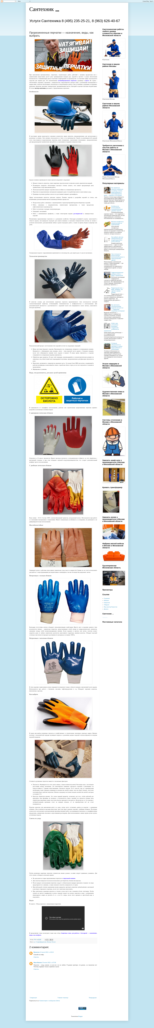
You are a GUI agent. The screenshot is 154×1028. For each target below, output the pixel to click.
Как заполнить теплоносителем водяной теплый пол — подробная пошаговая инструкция (118, 308)
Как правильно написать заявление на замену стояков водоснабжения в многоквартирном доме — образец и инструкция (113, 191)
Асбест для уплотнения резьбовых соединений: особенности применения (111, 327)
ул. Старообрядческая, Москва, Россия (45, 942)
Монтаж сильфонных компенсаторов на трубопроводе (117, 223)
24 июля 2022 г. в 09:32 (47, 952)
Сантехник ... (44, 10)
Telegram (106, 604)
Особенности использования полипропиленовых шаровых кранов (117, 208)
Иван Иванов (38, 962)
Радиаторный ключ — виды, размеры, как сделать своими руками (117, 290)
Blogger (80, 1016)
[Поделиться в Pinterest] (52, 940)
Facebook (107, 598)
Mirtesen (106, 600)
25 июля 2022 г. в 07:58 (49, 962)
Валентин (37, 952)
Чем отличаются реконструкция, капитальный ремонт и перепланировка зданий (118, 257)
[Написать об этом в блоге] (47, 940)
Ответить (36, 957)
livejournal (107, 602)
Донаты (106, 609)
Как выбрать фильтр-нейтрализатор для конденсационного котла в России (117, 239)
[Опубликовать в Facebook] (51, 940)
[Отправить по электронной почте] (46, 940)
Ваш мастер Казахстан (110, 607)
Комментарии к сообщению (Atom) (49, 1000)
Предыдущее (93, 997)
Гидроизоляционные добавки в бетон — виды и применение (117, 274)
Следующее (33, 997)
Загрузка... (105, 617)
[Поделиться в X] (49, 940)
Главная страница (63, 997)
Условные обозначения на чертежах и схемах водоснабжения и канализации (116, 346)
